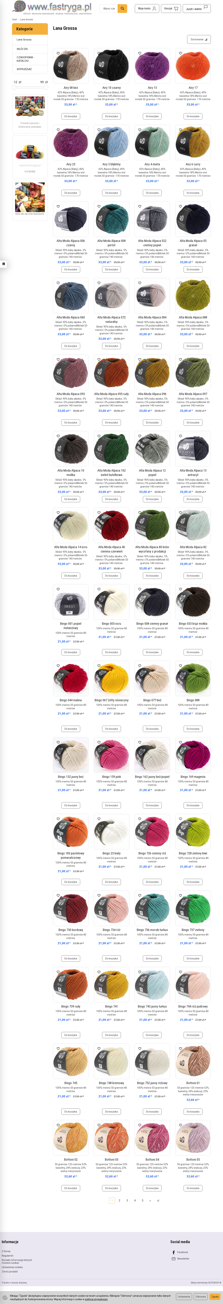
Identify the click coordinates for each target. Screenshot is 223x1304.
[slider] (14, 87)
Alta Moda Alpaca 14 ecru (70, 547)
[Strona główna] (52, 8)
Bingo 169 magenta (193, 777)
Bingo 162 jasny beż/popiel (152, 777)
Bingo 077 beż (152, 700)
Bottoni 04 (152, 1160)
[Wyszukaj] (122, 8)
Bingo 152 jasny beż (70, 777)
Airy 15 (152, 88)
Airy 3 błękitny (111, 164)
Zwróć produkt (10, 1271)
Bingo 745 (70, 1083)
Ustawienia (184, 1296)
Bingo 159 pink (111, 777)
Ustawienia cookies (12, 1267)
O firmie (6, 1251)
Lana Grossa (24, 39)
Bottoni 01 (193, 1083)
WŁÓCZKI (22, 49)
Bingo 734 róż (111, 930)
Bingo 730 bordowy (71, 930)
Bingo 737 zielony (193, 930)
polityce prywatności (96, 1299)
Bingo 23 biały (112, 853)
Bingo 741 (111, 1006)
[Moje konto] (147, 8)
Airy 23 (70, 164)
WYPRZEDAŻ (24, 69)
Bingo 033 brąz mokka (193, 624)
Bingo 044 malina (71, 700)
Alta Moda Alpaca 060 (71, 317)
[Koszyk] (171, 8)
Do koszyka (70, 116)
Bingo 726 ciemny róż (152, 853)
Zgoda (214, 1296)
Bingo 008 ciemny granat (152, 624)
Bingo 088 (193, 700)
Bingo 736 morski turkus (152, 930)
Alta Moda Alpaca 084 (152, 317)
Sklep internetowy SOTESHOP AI (206, 1283)
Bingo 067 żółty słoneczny (112, 700)
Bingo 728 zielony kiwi (193, 853)
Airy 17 (193, 88)
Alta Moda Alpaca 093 (71, 394)
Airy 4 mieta (152, 164)
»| (158, 1200)
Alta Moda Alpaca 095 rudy (111, 394)
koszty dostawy (19, 1283)
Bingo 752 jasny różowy (152, 1083)
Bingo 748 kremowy (111, 1083)
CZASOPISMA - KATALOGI (26, 59)
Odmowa (201, 1296)
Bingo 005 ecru (111, 624)
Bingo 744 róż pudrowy (193, 1006)
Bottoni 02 (71, 1160)
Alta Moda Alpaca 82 (193, 547)
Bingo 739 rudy (70, 1006)
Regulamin (7, 1255)
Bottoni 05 (193, 1160)
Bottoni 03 (111, 1160)
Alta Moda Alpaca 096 (152, 394)
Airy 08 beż (71, 88)
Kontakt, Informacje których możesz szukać (17, 1261)
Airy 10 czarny (111, 88)
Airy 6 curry (193, 164)
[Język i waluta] (197, 8)
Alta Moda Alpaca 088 (193, 317)
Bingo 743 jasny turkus (152, 1006)
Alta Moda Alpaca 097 (193, 394)
